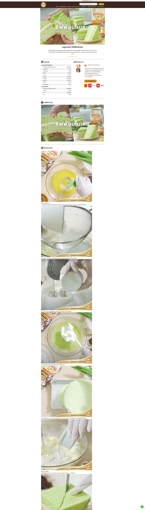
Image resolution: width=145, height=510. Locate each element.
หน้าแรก (57, 6)
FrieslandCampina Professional (98, 0)
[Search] (95, 4)
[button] (72, 123)
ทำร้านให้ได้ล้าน (83, 6)
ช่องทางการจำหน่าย (100, 6)
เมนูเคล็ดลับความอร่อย (75, 6)
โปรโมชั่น (68, 6)
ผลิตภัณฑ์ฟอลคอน (63, 6)
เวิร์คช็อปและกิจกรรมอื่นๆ (91, 6)
